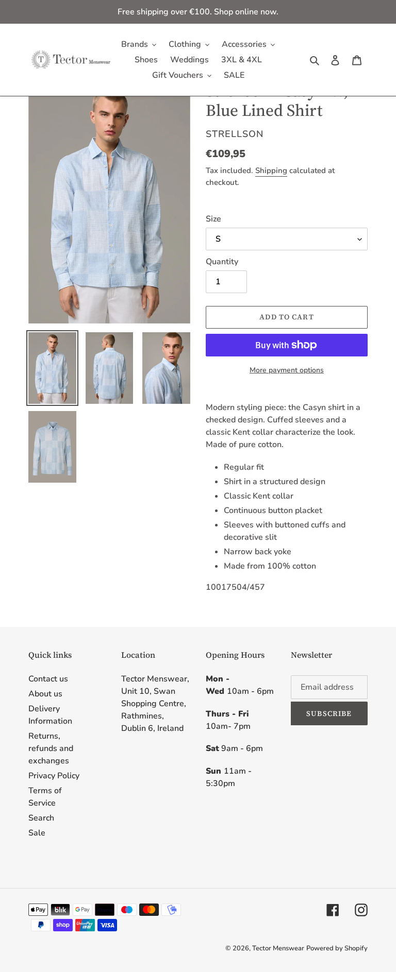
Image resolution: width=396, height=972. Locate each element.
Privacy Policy (53, 775)
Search (41, 818)
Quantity (222, 261)
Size (213, 219)
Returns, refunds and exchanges (50, 748)
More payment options (287, 370)
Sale (36, 833)
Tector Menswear (278, 948)
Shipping (271, 170)
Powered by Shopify (337, 948)
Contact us (48, 679)
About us (45, 694)
